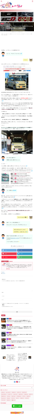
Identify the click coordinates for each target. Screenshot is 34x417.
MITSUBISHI (19, 396)
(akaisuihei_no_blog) (15, 238)
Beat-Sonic (8, 392)
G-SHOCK (15, 394)
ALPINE (3, 392)
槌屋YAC (13, 400)
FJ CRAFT (10, 394)
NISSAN (28, 396)
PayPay (8, 398)
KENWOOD (3, 396)
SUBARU (22, 398)
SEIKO (17, 398)
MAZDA (13, 396)
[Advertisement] (17, 42)
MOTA (24, 396)
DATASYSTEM (3, 394)
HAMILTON (21, 394)
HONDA (26, 394)
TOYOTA (3, 400)
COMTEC (19, 392)
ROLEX (13, 398)
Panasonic (3, 398)
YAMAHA (8, 400)
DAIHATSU (3, 273)
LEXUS (8, 396)
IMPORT (30, 394)
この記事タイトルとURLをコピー (17, 246)
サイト (3, 299)
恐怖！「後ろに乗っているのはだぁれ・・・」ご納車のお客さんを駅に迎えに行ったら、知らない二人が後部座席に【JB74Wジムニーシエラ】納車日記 (18, 328)
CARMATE (14, 392)
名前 (3, 292)
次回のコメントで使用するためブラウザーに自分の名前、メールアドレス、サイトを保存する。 (16, 303)
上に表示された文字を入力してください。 (8, 306)
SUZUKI (27, 398)
